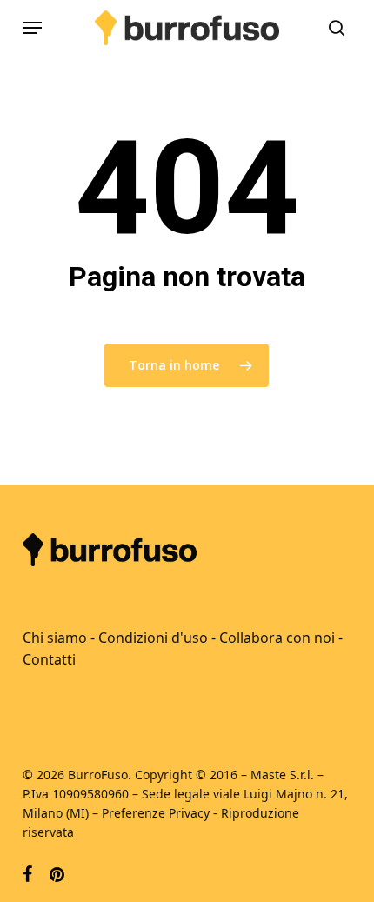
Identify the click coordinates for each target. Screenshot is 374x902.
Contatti (49, 659)
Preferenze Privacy (156, 813)
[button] (32, 28)
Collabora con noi (277, 637)
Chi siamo (55, 637)
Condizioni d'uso (153, 637)
